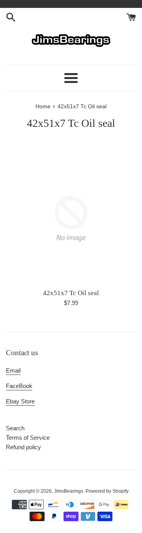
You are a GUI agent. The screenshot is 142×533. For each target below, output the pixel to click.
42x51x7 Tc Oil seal (71, 293)
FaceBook (19, 385)
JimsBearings (68, 491)
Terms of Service (28, 437)
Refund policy (23, 447)
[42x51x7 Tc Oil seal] (71, 219)
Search (15, 428)
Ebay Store (20, 401)
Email (13, 370)
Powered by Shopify (107, 491)
